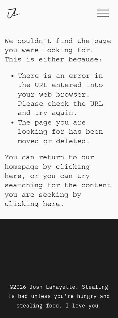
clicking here (32, 204)
